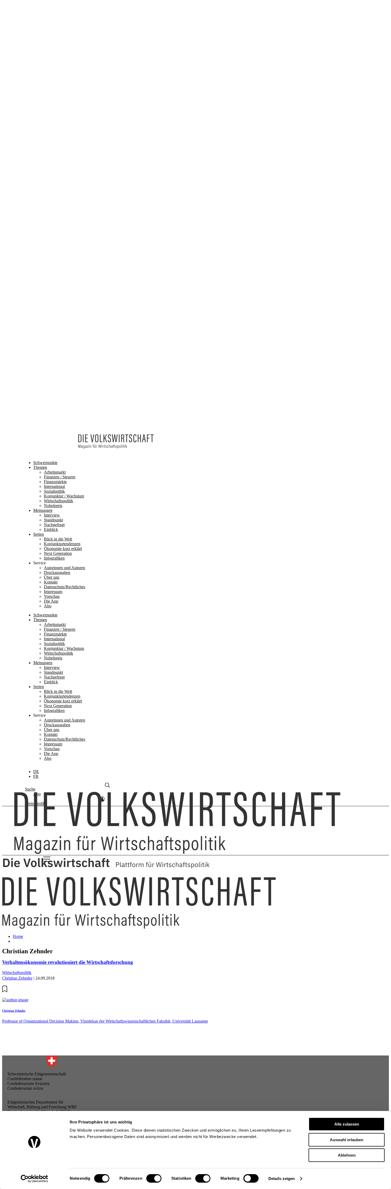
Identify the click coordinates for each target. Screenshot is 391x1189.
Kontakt (50, 134)
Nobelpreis (53, 58)
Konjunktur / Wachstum (64, 48)
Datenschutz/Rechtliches (64, 139)
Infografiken (54, 110)
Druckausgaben (57, 125)
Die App (51, 153)
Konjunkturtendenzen (62, 96)
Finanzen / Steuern (59, 29)
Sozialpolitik (54, 43)
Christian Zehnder (17, 978)
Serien (38, 86)
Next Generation (58, 106)
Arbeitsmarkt (55, 24)
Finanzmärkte (55, 34)
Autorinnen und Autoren (64, 120)
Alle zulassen (346, 1124)
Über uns (51, 129)
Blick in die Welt (58, 91)
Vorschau (52, 149)
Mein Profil (34, 368)
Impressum (53, 144)
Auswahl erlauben (346, 1140)
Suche (30, 354)
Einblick (51, 82)
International (54, 39)
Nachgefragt (54, 77)
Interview (52, 67)
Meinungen (42, 63)
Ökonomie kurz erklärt (63, 101)
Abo (47, 158)
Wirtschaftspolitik (58, 53)
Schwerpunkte (45, 15)
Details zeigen (281, 1178)
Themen (40, 20)
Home (18, 936)
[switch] (153, 1178)
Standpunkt (53, 72)
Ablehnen (347, 1155)
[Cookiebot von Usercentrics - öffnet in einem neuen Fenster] (34, 1179)
